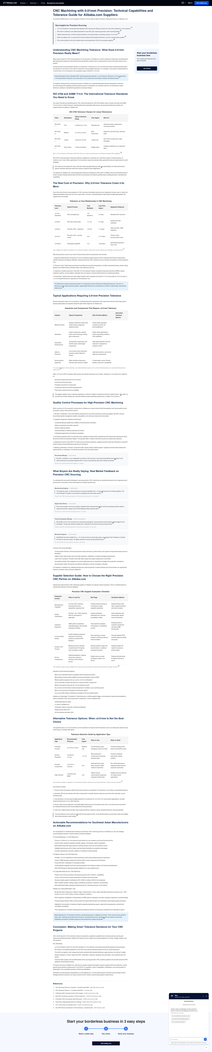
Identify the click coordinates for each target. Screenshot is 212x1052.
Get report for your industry (55, 3)
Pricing (43, 3)
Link (103, 987)
